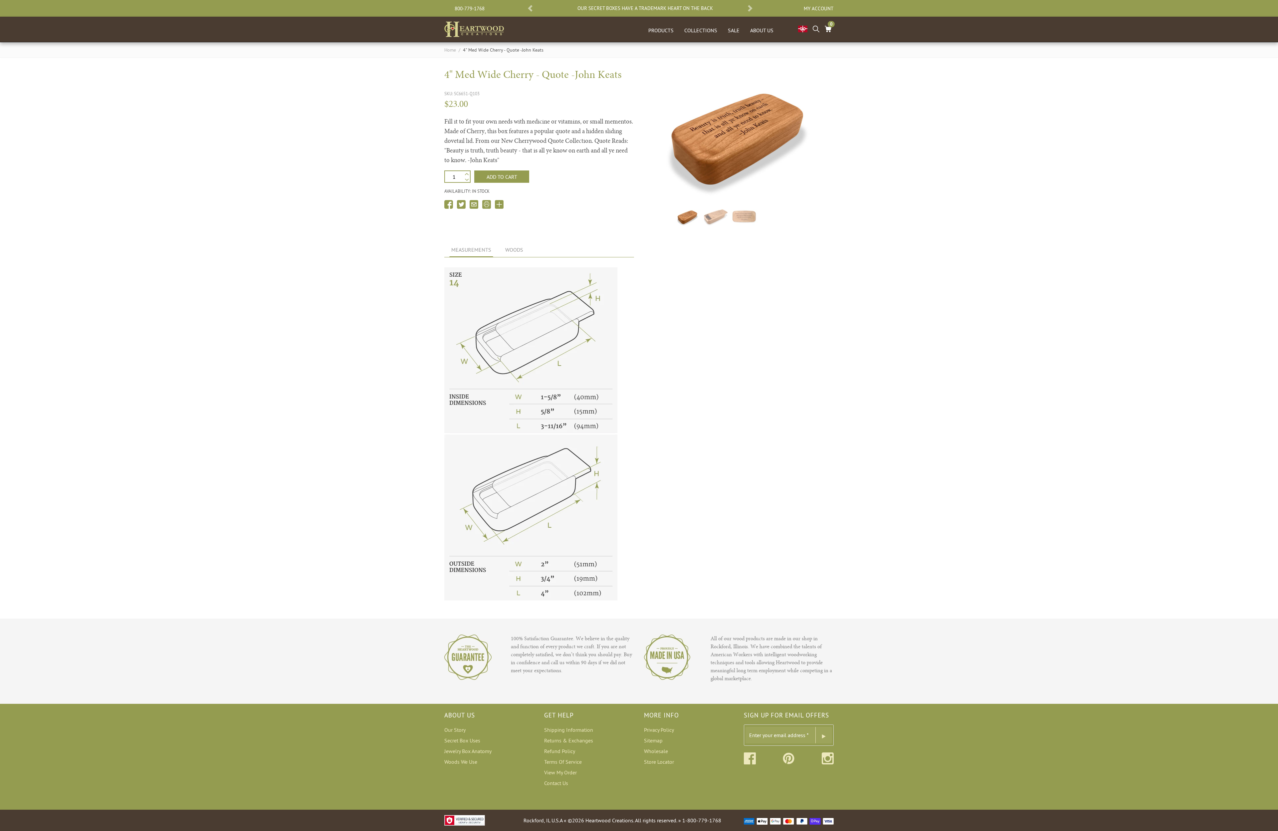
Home (450, 50)
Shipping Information (568, 729)
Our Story (455, 729)
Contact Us (556, 783)
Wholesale (656, 751)
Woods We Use (460, 761)
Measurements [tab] (471, 249)
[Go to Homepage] (474, 28)
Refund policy (559, 751)
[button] (530, 8)
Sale (734, 30)
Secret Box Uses (462, 740)
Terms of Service (563, 761)
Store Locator (659, 761)
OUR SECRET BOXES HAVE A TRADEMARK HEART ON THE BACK (645, 8)
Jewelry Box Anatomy (468, 751)
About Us (761, 30)
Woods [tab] (514, 249)
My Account (818, 8)
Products (661, 30)
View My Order (560, 772)
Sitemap (653, 740)
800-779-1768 (470, 8)
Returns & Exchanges (568, 740)
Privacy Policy (659, 729)
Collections (700, 30)
